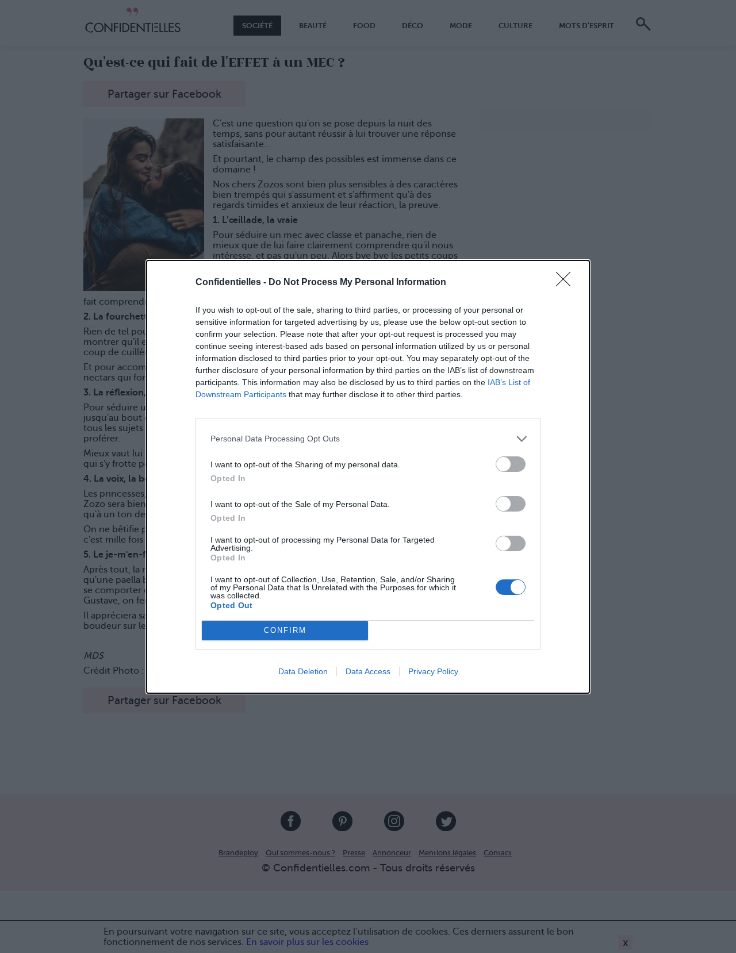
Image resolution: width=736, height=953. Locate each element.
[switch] (511, 464)
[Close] (567, 283)
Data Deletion (303, 671)
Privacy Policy (433, 671)
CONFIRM (285, 630)
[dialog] (368, 476)
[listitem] (368, 439)
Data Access (368, 671)
